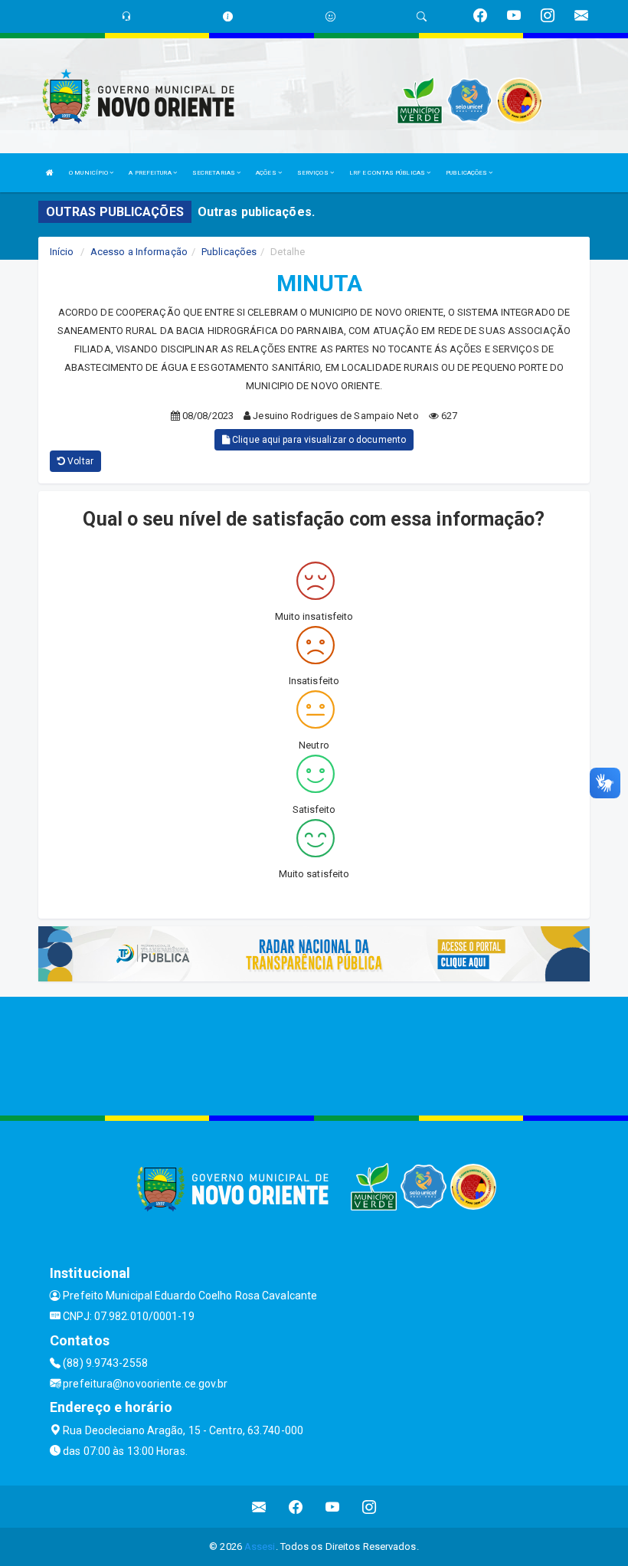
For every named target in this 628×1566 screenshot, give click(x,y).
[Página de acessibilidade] (330, 16)
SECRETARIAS (214, 172)
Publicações (229, 251)
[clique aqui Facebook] (296, 1506)
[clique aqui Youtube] (332, 1506)
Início (62, 251)
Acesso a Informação (139, 251)
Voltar (79, 461)
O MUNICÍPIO (89, 172)
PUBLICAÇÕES (467, 172)
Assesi (260, 1546)
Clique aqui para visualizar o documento (318, 439)
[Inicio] (49, 172)
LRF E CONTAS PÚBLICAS (388, 172)
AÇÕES (267, 172)
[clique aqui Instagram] (369, 1506)
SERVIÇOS (313, 172)
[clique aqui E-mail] (259, 1506)
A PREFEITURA (150, 172)
